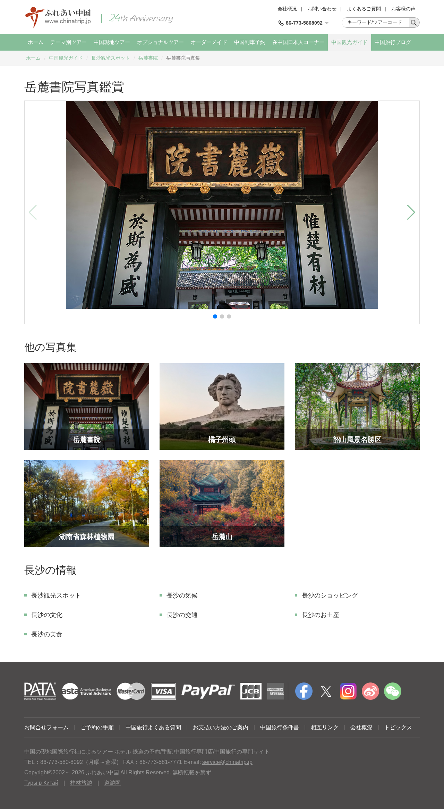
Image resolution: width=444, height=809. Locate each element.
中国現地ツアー (112, 42)
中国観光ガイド (349, 42)
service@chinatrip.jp (227, 762)
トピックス (398, 727)
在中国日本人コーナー (298, 42)
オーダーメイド (209, 42)
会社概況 (287, 8)
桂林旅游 (81, 783)
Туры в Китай (41, 783)
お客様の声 (403, 8)
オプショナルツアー (160, 42)
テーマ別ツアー (68, 42)
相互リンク (325, 727)
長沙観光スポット (110, 58)
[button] (215, 316)
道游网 (112, 783)
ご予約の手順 (97, 727)
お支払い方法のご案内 (220, 727)
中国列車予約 (249, 42)
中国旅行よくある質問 (153, 727)
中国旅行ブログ (393, 42)
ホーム (35, 42)
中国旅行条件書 (279, 727)
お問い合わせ (321, 8)
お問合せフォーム (46, 727)
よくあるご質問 (364, 8)
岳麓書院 (148, 58)
